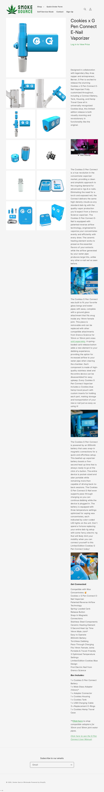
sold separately (78, 341)
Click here (78, 721)
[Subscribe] (71, 765)
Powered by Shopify (38, 782)
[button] (40, 6)
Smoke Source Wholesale (21, 782)
